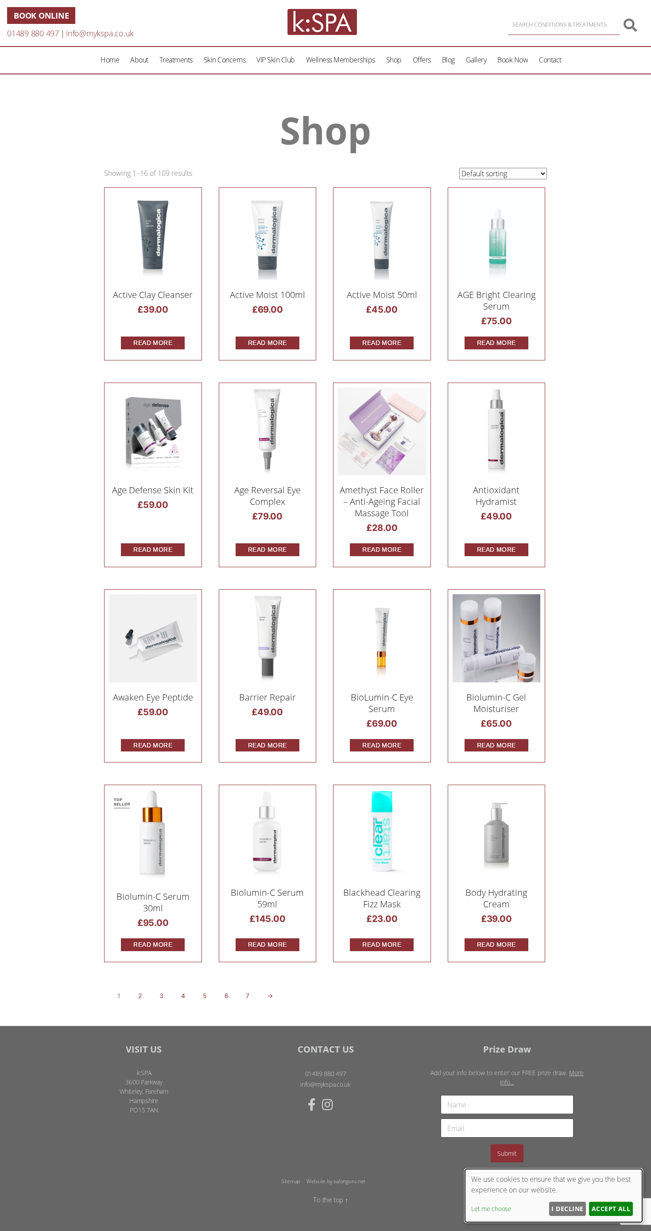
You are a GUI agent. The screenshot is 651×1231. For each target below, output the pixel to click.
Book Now (512, 60)
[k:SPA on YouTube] (343, 1104)
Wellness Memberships (340, 60)
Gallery (476, 60)
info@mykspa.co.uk (100, 33)
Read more (152, 342)
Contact (550, 60)
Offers (422, 60)
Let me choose (491, 1208)
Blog (448, 60)
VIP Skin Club (275, 60)
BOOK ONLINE (41, 15)
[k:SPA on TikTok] (337, 1104)
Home (110, 60)
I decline (567, 1208)
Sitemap (290, 1181)
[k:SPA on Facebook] (312, 1104)
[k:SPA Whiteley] (322, 32)
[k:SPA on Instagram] (327, 1104)
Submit (507, 1153)
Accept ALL (611, 1208)
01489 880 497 (33, 33)
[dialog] (553, 1195)
